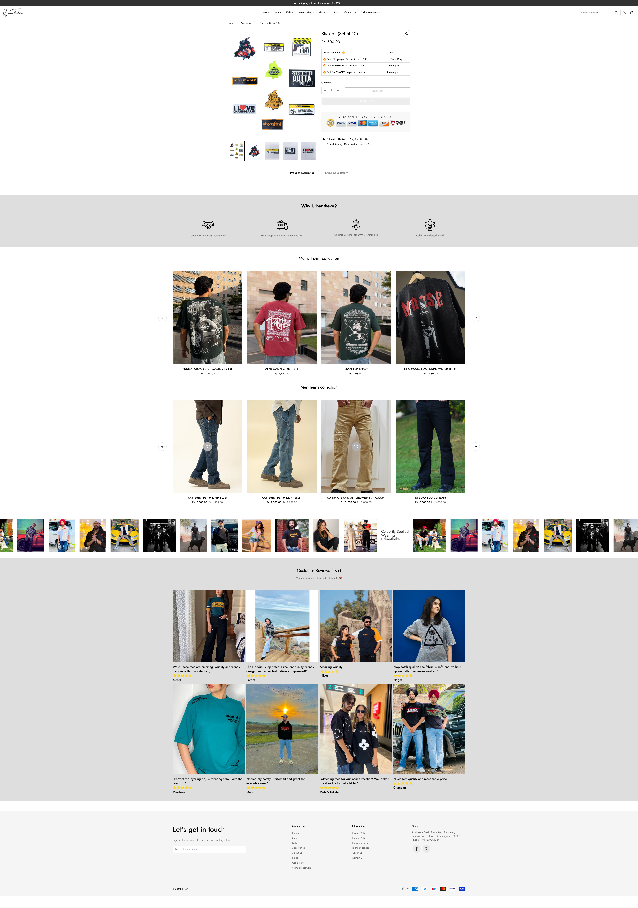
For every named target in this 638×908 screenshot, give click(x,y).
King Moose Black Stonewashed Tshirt (430, 369)
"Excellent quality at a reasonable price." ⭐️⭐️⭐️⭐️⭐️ (421, 783)
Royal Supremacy (356, 369)
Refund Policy (359, 838)
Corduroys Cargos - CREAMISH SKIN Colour (356, 498)
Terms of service (360, 848)
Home (266, 12)
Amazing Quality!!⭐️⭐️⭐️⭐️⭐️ (332, 671)
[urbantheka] (14, 12)
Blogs (336, 12)
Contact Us (350, 12)
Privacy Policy (359, 833)
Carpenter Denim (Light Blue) (281, 498)
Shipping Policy (360, 843)
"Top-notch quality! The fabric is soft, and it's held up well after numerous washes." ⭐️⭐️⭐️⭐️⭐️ (427, 673)
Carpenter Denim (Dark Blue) (207, 498)
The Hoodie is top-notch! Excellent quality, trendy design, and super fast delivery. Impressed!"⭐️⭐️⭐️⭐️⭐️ (280, 673)
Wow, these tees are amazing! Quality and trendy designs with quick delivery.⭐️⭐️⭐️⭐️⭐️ (206, 673)
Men (276, 12)
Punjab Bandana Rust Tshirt (282, 369)
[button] (631, 12)
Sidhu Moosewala (370, 12)
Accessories (304, 12)
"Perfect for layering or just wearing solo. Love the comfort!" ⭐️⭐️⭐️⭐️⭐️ (207, 785)
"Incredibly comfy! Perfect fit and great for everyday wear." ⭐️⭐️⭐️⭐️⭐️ (275, 785)
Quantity (326, 82)
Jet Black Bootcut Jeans (431, 498)
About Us (323, 12)
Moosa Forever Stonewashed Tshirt (207, 369)
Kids (288, 12)
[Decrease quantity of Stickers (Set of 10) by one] (325, 90)
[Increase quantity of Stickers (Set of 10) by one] (338, 90)
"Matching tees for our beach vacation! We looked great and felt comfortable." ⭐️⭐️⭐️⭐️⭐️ (354, 785)
